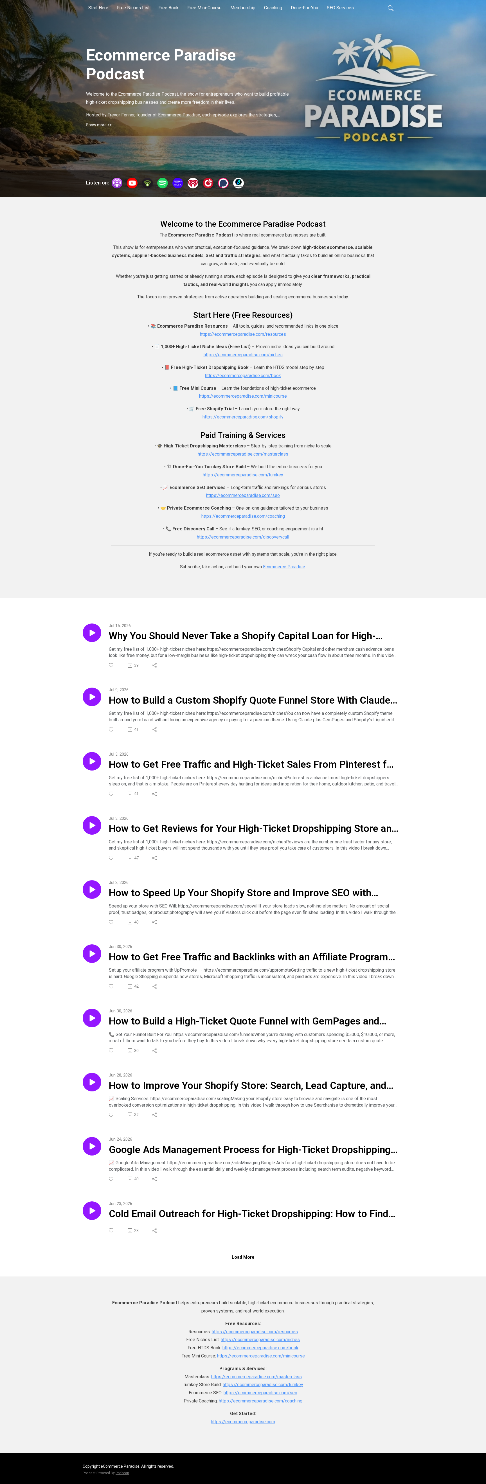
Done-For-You (304, 7)
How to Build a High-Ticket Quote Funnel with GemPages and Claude (244, 1021)
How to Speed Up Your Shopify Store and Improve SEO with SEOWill (240, 893)
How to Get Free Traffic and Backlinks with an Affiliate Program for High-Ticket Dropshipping (248, 957)
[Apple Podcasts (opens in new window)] (117, 183)
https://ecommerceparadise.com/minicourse (243, 396)
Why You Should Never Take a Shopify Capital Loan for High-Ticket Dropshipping (242, 636)
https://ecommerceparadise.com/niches (243, 354)
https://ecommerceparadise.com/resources (243, 334)
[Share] (155, 665)
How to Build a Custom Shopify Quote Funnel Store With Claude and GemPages (249, 701)
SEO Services (340, 7)
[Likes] (111, 665)
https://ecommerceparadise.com (243, 1421)
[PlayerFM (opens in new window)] (208, 183)
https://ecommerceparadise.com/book (243, 375)
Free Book (168, 7)
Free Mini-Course (204, 7)
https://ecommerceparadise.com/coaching (243, 516)
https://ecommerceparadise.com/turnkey (243, 475)
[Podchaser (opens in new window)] (223, 183)
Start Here (98, 7)
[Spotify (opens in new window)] (162, 183)
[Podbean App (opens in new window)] (147, 183)
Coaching (273, 7)
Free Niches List (133, 7)
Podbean (122, 1473)
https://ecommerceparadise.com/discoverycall (243, 537)
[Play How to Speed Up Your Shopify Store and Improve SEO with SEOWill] (92, 889)
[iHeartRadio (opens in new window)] (193, 183)
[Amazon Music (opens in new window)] (177, 183)
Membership (242, 7)
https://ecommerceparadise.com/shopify (243, 417)
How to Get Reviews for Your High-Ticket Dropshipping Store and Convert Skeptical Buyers (253, 829)
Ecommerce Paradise (284, 566)
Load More (243, 1257)
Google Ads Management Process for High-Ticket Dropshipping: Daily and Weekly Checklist (251, 1150)
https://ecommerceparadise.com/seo (243, 495)
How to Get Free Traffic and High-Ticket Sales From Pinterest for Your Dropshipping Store (252, 765)
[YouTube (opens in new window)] (132, 183)
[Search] (391, 7)
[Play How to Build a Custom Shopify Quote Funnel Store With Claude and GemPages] (92, 697)
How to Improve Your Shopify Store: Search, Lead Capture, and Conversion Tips (247, 1086)
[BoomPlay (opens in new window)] (238, 183)
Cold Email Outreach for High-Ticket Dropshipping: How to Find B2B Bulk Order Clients (248, 1214)
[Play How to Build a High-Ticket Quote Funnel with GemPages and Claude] (92, 1018)
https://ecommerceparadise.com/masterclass (243, 454)
